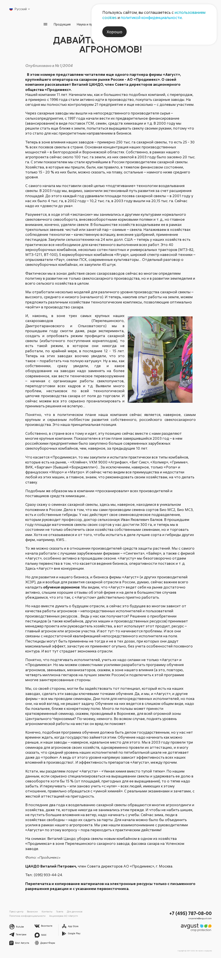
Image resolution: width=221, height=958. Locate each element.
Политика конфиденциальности (27, 915)
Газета (59, 911)
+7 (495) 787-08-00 (190, 913)
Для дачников (74, 911)
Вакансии (32, 911)
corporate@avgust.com (200, 918)
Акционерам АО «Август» (63, 915)
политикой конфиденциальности (151, 17)
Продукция (62, 24)
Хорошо (114, 31)
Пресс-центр (16, 911)
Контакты (47, 911)
